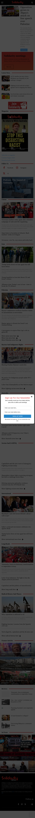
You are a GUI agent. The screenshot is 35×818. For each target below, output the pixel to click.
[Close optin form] (32, 397)
